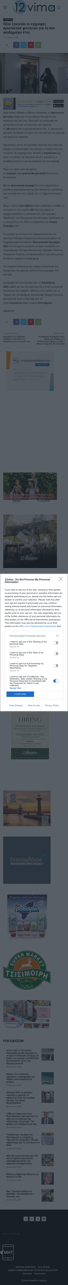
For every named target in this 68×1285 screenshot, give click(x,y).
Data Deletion (16, 705)
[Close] (62, 580)
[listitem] (34, 635)
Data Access (34, 705)
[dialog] (34, 642)
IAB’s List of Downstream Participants (37, 626)
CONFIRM (20, 694)
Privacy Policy (52, 705)
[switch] (55, 642)
